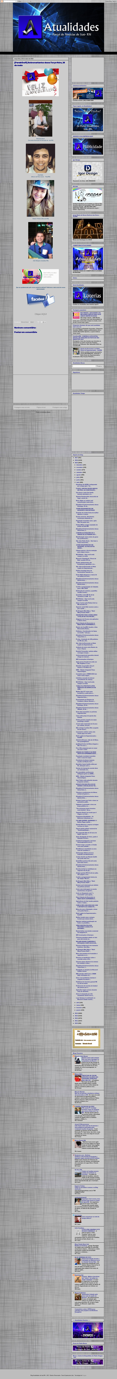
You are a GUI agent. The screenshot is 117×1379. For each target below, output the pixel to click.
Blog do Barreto (80, 1092)
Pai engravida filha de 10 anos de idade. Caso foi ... (86, 833)
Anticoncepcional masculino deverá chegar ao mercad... (87, 656)
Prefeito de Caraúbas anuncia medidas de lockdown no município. (90, 1173)
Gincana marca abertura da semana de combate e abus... (87, 962)
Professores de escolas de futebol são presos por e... (86, 986)
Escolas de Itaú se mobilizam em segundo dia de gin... (86, 869)
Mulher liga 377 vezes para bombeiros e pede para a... (85, 692)
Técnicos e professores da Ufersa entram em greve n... (86, 793)
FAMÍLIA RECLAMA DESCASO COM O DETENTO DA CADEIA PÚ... (87, 905)
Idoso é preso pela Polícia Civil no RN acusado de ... (86, 603)
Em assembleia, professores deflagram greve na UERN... (85, 772)
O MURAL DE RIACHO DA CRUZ (84, 1106)
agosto (78, 475)
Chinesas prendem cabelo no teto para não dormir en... (86, 938)
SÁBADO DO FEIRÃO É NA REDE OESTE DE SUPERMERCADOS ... (86, 752)
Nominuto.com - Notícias (82, 1155)
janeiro (78, 1010)
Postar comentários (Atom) (43, 412)
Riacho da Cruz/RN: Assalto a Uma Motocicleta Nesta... (86, 627)
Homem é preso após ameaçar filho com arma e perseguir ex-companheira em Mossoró (90, 1059)
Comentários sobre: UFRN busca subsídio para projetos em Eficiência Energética (86, 1310)
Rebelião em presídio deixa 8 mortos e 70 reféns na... (85, 666)
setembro (79, 472)
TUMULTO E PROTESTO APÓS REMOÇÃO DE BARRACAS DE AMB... (86, 687)
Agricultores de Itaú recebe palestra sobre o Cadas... (87, 901)
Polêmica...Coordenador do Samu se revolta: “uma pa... (86, 631)
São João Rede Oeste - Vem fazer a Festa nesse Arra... (87, 541)
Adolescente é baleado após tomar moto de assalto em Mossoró (90, 1296)
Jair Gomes (78, 1215)
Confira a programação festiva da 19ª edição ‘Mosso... (86, 877)
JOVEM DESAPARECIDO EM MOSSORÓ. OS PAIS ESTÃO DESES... (85, 546)
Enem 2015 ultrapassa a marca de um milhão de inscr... (86, 575)
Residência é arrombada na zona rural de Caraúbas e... (86, 849)
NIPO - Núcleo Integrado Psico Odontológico (85, 670)
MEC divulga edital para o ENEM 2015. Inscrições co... (86, 974)
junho (78, 480)
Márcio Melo (78, 1074)
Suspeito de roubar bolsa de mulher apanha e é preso (87, 513)
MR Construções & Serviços (85, 659)
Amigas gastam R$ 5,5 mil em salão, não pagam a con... (87, 873)
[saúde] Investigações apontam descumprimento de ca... (86, 841)
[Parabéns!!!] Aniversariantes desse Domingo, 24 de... (87, 704)
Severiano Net (79, 1275)
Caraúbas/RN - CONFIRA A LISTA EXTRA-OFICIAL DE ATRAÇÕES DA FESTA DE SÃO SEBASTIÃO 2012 (86, 337)
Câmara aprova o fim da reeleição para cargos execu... (86, 551)
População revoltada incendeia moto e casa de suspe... (85, 756)
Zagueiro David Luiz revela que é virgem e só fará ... (86, 813)
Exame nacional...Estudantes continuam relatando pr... (85, 517)
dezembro (79, 465)
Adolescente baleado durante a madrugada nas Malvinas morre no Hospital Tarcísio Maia (91, 1260)
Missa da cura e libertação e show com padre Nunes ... (86, 910)
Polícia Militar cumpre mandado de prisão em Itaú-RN (87, 525)
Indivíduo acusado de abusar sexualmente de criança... (85, 678)
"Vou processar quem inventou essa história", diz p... (85, 809)
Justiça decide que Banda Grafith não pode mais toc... (86, 857)
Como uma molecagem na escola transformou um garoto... (86, 889)
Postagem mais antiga (60, 407)
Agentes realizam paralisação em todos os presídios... (86, 922)
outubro (79, 470)
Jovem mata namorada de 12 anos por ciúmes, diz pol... (86, 724)
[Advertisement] (40, 389)
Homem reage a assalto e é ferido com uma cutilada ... (86, 845)
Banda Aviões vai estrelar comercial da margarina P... (87, 931)
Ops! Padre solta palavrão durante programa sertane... (86, 781)
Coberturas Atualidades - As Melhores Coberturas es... (85, 817)
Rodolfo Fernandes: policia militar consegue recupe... (86, 652)
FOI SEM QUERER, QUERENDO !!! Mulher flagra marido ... (86, 821)
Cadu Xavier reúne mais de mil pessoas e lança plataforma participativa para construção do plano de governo (86, 1127)
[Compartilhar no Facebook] (43, 322)
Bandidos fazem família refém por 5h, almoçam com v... (86, 764)
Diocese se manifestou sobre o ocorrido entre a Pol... (85, 958)
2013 (76, 1015)
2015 (76, 462)
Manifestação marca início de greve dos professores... (87, 537)
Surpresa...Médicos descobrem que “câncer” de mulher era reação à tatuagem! (90, 1278)
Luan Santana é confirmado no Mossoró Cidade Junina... (85, 998)
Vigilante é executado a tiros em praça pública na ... (86, 805)
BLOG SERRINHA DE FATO (83, 1257)
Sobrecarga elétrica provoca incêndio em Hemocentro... (85, 853)
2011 (76, 1020)
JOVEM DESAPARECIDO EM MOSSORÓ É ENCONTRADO (85, 509)
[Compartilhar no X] (42, 322)
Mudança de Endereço (81, 1245)
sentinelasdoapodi (80, 1197)
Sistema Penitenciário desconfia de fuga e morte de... (87, 497)
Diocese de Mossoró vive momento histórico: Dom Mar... (87, 946)
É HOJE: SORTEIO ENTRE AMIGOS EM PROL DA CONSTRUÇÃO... (86, 489)
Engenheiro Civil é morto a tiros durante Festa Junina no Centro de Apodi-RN (91, 1200)
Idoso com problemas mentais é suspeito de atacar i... (86, 978)
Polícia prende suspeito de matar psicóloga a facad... (86, 720)
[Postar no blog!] (40, 322)
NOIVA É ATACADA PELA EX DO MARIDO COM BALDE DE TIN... (86, 785)
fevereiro (79, 1007)
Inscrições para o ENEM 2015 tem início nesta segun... (86, 674)
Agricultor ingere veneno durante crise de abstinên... (86, 990)
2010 (76, 1023)
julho (78, 477)
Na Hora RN (78, 1169)
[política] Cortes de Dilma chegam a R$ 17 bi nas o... (87, 744)
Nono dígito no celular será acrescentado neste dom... (85, 501)
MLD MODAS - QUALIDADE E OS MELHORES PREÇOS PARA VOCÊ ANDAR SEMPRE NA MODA (90, 314)
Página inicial (41, 407)
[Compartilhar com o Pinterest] (45, 322)
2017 (76, 457)
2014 (76, 1013)
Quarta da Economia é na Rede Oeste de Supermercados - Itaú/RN (91, 349)
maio (78, 482)
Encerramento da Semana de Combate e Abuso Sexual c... (85, 700)
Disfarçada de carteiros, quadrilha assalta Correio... (86, 591)
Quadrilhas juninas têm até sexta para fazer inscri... (86, 861)
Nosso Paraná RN (80, 1140)
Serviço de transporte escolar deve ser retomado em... (87, 768)
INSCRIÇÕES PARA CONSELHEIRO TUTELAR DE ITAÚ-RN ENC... (86, 615)
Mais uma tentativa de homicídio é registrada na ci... (86, 954)
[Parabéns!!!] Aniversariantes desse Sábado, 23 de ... (87, 708)
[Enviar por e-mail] (38, 322)
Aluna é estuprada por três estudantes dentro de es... (85, 994)
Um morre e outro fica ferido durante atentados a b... (85, 493)
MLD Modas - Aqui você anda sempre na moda (85, 555)
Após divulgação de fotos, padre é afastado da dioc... (87, 837)
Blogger (84, 1375)
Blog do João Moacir (81, 1056)
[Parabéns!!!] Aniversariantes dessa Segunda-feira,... (87, 696)
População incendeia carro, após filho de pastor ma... (86, 521)
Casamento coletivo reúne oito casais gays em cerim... (85, 732)
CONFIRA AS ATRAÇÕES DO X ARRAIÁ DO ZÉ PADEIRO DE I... (86, 533)
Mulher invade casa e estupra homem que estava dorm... (85, 918)
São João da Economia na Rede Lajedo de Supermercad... (86, 567)
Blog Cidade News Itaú (82, 1244)
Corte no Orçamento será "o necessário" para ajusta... (85, 893)
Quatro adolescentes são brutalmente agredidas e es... (86, 563)
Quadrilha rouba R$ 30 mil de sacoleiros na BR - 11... (85, 595)
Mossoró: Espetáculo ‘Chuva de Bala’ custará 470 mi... (86, 559)
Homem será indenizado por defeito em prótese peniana (87, 885)
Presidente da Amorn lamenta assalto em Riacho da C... (85, 760)
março (78, 1005)
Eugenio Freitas (80, 1186)
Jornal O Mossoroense (82, 1124)
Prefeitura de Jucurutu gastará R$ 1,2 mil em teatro (86, 982)
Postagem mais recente (22, 407)
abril (78, 1002)
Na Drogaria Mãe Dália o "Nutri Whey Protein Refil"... (85, 611)
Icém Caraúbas (79, 1228)
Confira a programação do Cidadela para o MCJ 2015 (87, 587)
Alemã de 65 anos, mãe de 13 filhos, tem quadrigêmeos (87, 740)
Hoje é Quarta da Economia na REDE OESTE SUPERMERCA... (86, 623)
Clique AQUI (41, 314)
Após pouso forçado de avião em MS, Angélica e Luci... (86, 662)
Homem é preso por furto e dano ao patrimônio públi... (87, 801)
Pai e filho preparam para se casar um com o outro (86, 748)
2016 (76, 460)
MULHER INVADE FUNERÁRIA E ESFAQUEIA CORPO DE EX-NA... (86, 942)
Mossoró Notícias (80, 1293)
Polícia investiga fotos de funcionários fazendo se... (85, 571)
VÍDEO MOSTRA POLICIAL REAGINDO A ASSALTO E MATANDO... (84, 927)
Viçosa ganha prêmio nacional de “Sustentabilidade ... (86, 829)
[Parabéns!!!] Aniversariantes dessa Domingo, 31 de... (87, 505)
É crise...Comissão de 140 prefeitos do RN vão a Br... (87, 639)
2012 (76, 1018)
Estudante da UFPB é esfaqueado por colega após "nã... (86, 485)
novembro (79, 467)
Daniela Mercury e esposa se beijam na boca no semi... (87, 825)
